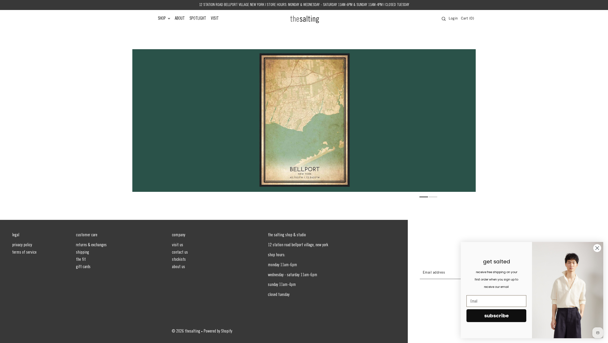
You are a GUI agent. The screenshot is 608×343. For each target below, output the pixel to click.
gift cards (83, 267)
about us (178, 267)
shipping (82, 253)
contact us (180, 253)
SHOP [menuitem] (162, 19)
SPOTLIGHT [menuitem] (198, 19)
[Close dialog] (597, 248)
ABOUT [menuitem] (180, 19)
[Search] (443, 19)
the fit (81, 260)
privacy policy (22, 245)
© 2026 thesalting (186, 331)
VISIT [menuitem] (215, 19)
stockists (179, 260)
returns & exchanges (91, 245)
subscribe (496, 315)
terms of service (24, 253)
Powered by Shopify (218, 331)
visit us (177, 245)
